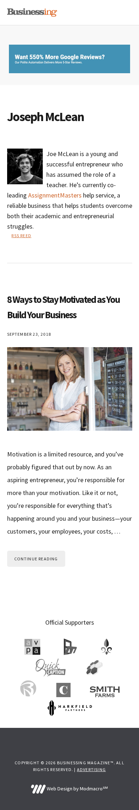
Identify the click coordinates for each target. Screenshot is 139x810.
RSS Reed (21, 235)
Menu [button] (123, 12)
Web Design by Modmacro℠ (77, 788)
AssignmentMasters (55, 195)
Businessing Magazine (32, 12)
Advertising (91, 769)
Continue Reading (36, 558)
